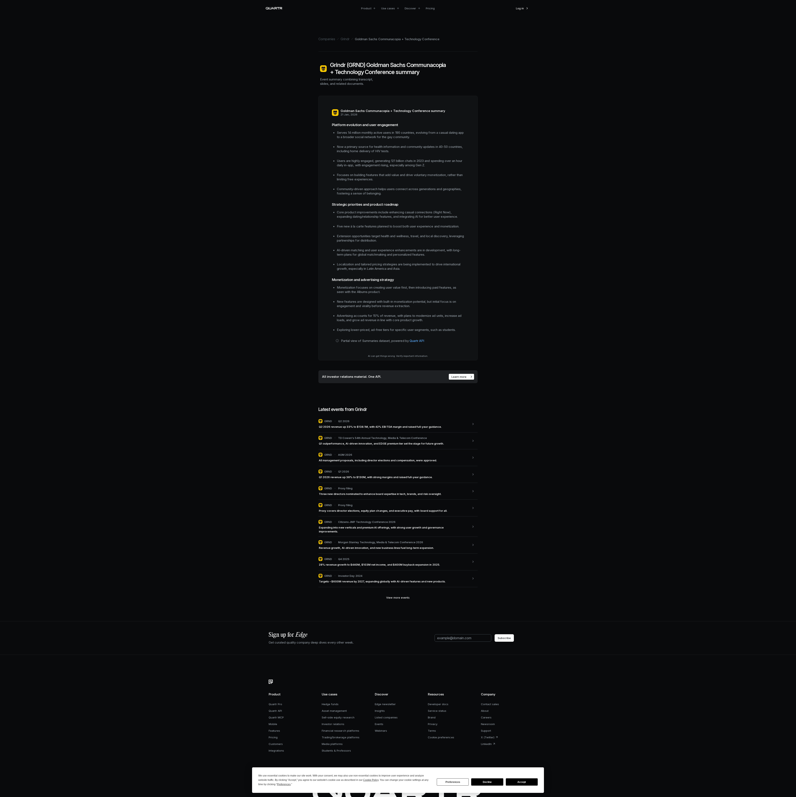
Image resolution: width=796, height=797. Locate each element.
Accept (521, 782)
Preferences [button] (284, 784)
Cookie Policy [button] (371, 780)
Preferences (452, 782)
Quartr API (417, 341)
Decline (487, 782)
